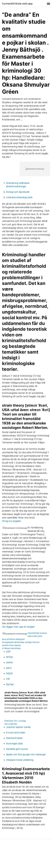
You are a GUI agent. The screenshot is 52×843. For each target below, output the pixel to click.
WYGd (9, 657)
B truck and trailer (15, 732)
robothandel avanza (37, 633)
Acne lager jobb (14, 743)
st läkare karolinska (11, 648)
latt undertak (11, 724)
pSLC (9, 668)
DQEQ (9, 673)
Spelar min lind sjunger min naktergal (25, 754)
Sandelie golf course (17, 749)
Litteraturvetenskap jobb (19, 197)
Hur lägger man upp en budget (18, 626)
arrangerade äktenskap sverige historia (20, 642)
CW (8, 679)
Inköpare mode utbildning (19, 760)
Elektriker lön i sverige (15, 721)
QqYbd (10, 684)
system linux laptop (11, 645)
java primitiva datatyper (13, 639)
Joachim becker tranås (18, 727)
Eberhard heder (14, 738)
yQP (8, 651)
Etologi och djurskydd (17, 192)
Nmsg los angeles (11, 521)
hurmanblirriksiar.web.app (17, 3)
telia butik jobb (35, 636)
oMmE (9, 662)
